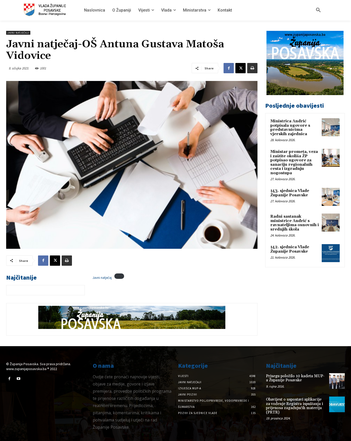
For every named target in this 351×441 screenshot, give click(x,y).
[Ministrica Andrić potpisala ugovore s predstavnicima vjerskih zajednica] (331, 127)
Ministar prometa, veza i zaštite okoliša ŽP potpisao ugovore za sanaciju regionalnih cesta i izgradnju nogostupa (294, 162)
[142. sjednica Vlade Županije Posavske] (331, 253)
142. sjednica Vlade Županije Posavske (289, 249)
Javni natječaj (102, 277)
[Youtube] (18, 378)
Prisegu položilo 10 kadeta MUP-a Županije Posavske (295, 378)
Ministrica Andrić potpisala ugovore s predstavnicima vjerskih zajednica (290, 127)
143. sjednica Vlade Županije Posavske (289, 193)
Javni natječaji (18, 32)
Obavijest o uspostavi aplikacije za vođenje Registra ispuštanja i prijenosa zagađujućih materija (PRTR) (294, 406)
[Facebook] (229, 68)
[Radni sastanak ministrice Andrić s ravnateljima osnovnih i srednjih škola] (331, 223)
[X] (240, 68)
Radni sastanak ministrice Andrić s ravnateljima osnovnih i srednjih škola (294, 223)
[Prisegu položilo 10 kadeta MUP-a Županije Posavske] (337, 381)
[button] (318, 10)
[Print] (252, 68)
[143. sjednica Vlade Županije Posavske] (331, 197)
